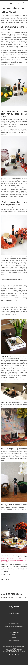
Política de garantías (14, 623)
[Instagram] (12, 654)
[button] (19, 3)
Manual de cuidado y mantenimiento (14, 626)
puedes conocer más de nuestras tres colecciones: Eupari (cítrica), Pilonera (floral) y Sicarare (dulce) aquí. (14, 560)
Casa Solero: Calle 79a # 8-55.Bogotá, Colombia (14, 646)
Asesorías (14, 637)
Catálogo (14, 636)
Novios (14, 639)
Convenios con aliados (14, 640)
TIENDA (14, 634)
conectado (16, 597)
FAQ (14, 629)
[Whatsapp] (18, 654)
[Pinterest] (15, 654)
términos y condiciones (14, 620)
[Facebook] (10, 654)
